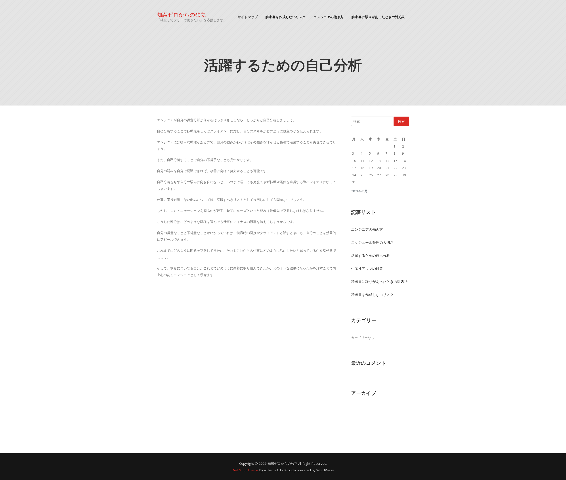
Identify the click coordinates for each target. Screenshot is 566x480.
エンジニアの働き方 (329, 16)
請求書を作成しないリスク (286, 16)
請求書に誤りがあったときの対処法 (378, 16)
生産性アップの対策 (367, 268)
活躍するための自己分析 (370, 255)
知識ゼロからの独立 (181, 14)
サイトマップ (248, 16)
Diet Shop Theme (245, 470)
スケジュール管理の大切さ (372, 242)
